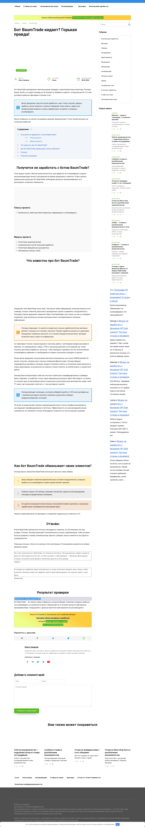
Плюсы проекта (35, 138)
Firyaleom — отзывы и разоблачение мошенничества (120, 247)
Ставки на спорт (30, 6)
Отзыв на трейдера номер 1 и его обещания (121, 182)
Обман (17, 6)
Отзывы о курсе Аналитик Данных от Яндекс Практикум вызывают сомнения (120, 270)
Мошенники (21, 70)
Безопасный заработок (98, 6)
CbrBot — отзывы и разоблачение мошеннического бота (120, 225)
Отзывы (24, 152)
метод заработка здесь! (93, 18)
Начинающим (67, 6)
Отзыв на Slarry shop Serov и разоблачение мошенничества (120, 203)
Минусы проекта (36, 141)
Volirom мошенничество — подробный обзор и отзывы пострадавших (121, 139)
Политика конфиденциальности (28, 784)
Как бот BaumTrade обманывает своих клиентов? (40, 149)
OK (117, 824)
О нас (17, 777)
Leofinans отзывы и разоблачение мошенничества (119, 161)
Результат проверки (29, 156)
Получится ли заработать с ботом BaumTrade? (38, 135)
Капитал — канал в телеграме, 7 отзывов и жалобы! (121, 117)
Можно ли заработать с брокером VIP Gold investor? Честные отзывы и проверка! (119, 328)
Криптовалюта (106, 57)
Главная (104, 48)
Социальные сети (107, 85)
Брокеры (82, 6)
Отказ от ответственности (88, 777)
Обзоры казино (107, 76)
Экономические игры (49, 6)
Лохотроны (27, 777)
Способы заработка (108, 90)
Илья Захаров (31, 647)
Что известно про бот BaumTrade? (34, 145)
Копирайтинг (106, 53)
